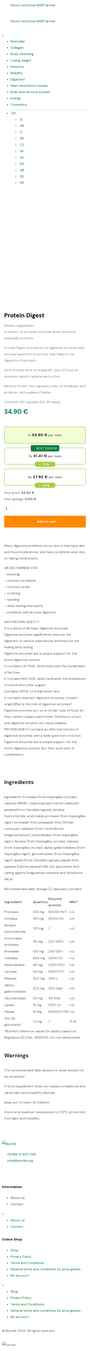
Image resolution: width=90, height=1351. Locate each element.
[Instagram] (18, 1173)
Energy (15, 98)
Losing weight (20, 60)
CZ (22, 145)
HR (22, 126)
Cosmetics (18, 104)
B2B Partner (47, 5)
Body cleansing (21, 54)
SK (22, 151)
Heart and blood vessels (29, 85)
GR (22, 170)
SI (21, 119)
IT (21, 132)
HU (22, 157)
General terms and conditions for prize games (45, 1269)
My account (19, 1275)
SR (22, 138)
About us (17, 5)
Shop (14, 1250)
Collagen (17, 47)
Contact (31, 5)
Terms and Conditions (27, 1263)
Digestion (17, 79)
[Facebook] (7, 1173)
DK (22, 182)
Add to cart (47, 521)
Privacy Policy (20, 1256)
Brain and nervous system (30, 92)
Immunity (17, 66)
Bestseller (17, 41)
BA (22, 164)
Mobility (16, 73)
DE (22, 176)
